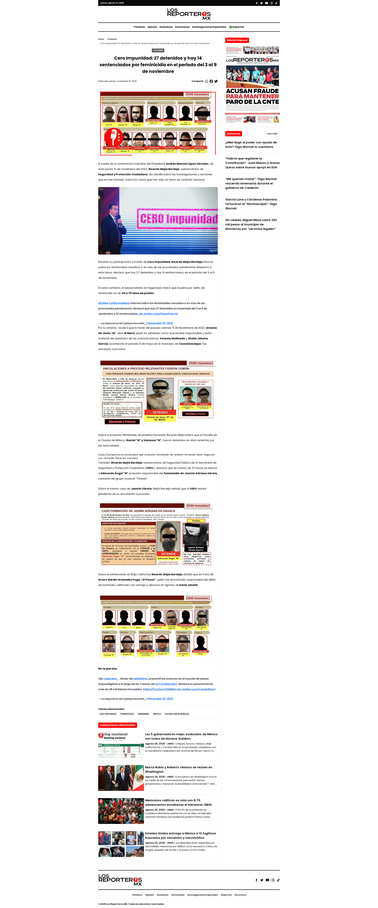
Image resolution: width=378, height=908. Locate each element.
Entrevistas (182, 27)
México (157, 714)
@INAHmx (140, 678)
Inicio (101, 39)
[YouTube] (267, 880)
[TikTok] (278, 880)
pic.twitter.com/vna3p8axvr (196, 689)
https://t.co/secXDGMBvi (159, 689)
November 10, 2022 (160, 323)
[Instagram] (273, 880)
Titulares (139, 27)
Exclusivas (166, 27)
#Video (103, 303)
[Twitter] (261, 880)
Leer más (272, 133)
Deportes (238, 27)
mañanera (143, 714)
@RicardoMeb (119, 303)
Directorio (240, 894)
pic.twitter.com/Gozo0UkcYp (158, 314)
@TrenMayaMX (166, 684)
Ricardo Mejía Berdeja (177, 714)
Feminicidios (127, 714)
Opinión (152, 27)
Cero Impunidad (107, 714)
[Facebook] (256, 880)
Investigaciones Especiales (209, 27)
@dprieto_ (111, 678)
